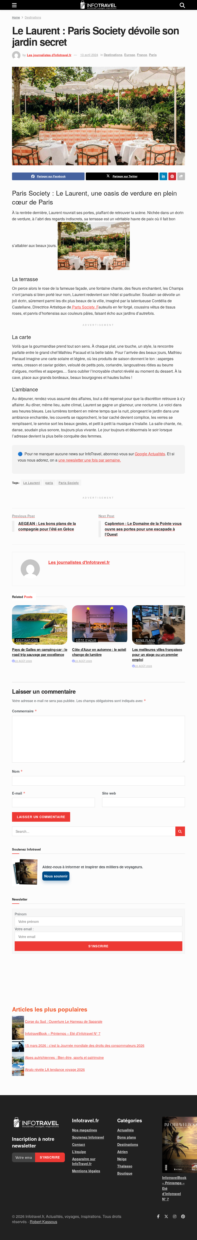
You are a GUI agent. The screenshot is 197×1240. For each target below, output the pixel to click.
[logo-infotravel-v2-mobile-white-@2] (36, 1122)
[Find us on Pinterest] (183, 1216)
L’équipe (79, 1151)
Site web (109, 793)
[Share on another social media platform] (181, 176)
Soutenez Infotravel (88, 1137)
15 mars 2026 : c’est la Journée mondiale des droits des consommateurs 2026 (84, 1045)
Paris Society (69, 483)
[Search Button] (182, 5)
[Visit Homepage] (98, 5)
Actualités (125, 1130)
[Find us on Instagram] (174, 1216)
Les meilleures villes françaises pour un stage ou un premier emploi (157, 654)
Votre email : (24, 928)
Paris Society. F (84, 307)
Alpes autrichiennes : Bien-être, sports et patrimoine (64, 1057)
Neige (122, 1158)
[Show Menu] (14, 5)
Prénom (21, 914)
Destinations (33, 17)
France (142, 54)
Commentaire (24, 711)
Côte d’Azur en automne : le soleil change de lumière (99, 652)
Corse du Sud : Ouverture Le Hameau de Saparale (63, 1021)
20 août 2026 (143, 666)
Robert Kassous (43, 1221)
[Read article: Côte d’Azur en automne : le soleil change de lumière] (99, 625)
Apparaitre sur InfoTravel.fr (83, 1161)
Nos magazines (84, 1130)
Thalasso (124, 1166)
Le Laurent (31, 483)
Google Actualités (150, 454)
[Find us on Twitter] (166, 1216)
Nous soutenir (56, 876)
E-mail (18, 793)
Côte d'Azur (86, 640)
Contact (78, 1144)
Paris (153, 54)
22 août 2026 (23, 661)
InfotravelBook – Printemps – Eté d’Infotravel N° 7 (62, 1033)
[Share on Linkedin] (163, 176)
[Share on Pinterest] (172, 176)
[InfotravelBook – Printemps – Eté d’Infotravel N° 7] (173, 1145)
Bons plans (145, 640)
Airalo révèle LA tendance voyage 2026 (55, 1069)
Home (16, 17)
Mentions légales (86, 1170)
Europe (129, 54)
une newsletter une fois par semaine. (89, 460)
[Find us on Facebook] (158, 1216)
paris (49, 483)
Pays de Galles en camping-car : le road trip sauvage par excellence (39, 652)
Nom (17, 771)
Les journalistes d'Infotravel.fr (49, 54)
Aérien (122, 1151)
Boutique (124, 1173)
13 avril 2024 (89, 54)
